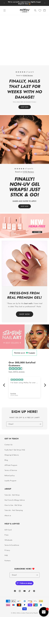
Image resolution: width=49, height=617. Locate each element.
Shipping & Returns (12, 455)
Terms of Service (11, 470)
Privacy (7, 550)
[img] (26, 368)
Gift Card (8, 530)
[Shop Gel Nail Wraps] (24, 65)
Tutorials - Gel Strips (12, 495)
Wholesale (8, 540)
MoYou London (21, 613)
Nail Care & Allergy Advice (15, 500)
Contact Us (9, 444)
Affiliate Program (11, 465)
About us (8, 515)
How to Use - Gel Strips (13, 505)
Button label (25, 340)
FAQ (6, 555)
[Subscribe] (40, 424)
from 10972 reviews (17, 371)
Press (7, 535)
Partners (8, 560)
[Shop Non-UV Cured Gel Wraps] (24, 164)
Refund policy (10, 475)
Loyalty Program (10, 480)
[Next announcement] (44, 2)
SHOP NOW (24, 314)
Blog (6, 460)
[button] (4, 10)
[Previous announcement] (4, 2)
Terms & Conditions (12, 545)
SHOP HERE (24, 222)
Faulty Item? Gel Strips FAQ (15, 450)
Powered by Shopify (32, 613)
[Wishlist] (40, 10)
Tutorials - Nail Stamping (14, 510)
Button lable (25, 333)
